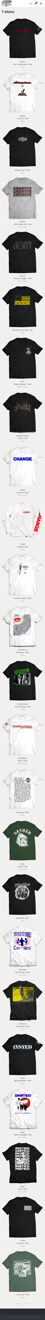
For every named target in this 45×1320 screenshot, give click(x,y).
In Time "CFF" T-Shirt (22, 1295)
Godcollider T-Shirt (22, 918)
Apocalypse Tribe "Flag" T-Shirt (22, 330)
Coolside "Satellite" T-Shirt (22, 598)
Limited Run (34, 1317)
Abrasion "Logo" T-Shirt (22, 170)
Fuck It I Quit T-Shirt (22, 812)
